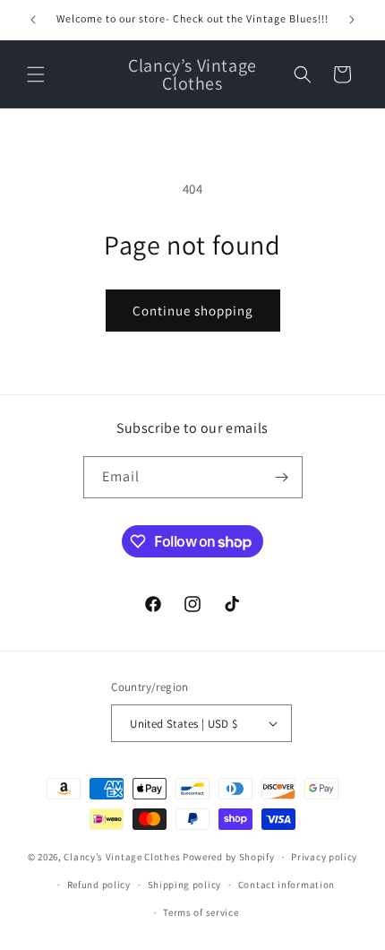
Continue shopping (193, 310)
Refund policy (99, 884)
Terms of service (200, 912)
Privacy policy (324, 857)
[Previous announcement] (33, 19)
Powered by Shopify (229, 857)
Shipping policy (185, 884)
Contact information (286, 884)
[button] (36, 74)
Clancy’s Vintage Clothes (122, 857)
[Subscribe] (282, 477)
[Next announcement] (352, 19)
